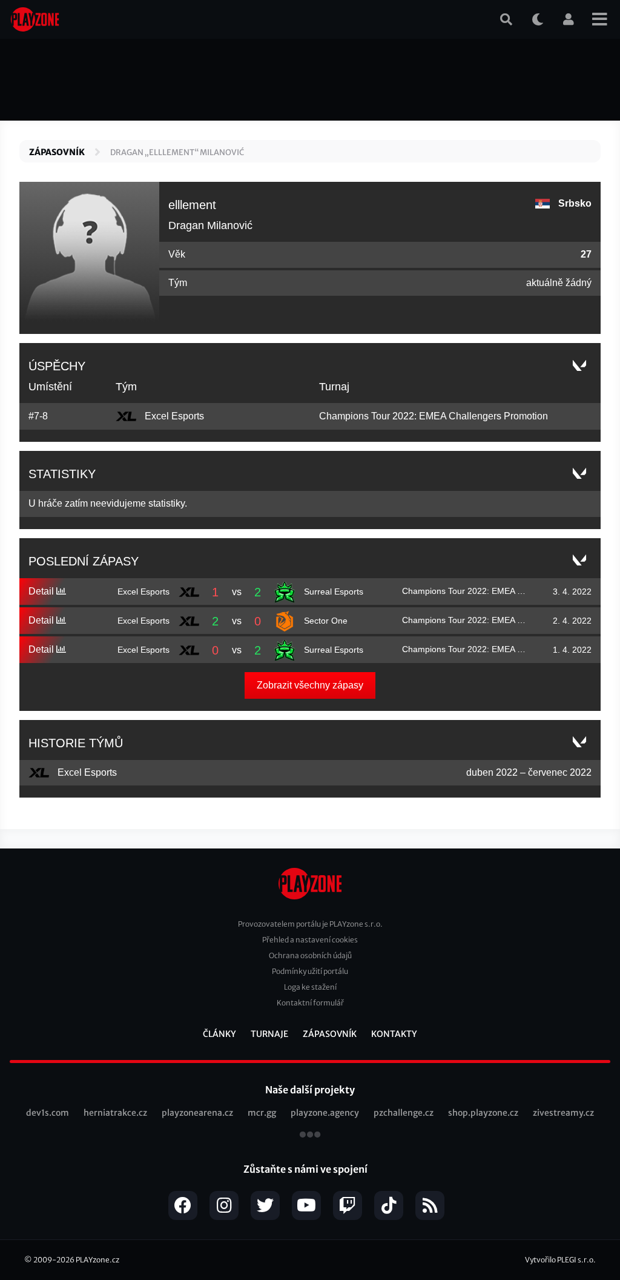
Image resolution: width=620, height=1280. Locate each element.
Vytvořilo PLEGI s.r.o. (560, 1259)
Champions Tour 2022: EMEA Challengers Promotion (433, 416)
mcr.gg (262, 1112)
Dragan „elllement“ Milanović (177, 152)
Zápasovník (57, 152)
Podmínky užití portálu (310, 971)
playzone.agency (325, 1112)
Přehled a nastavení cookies (310, 939)
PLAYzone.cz (97, 1259)
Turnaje (269, 1033)
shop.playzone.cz (483, 1112)
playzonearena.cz (197, 1112)
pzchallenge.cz (404, 1112)
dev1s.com (47, 1112)
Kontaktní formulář (310, 1002)
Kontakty (394, 1033)
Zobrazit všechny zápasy (310, 685)
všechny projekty (310, 1135)
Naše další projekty (310, 1090)
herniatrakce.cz (115, 1112)
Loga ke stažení (310, 987)
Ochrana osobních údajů (310, 955)
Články (219, 1033)
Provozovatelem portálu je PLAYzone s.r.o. (310, 923)
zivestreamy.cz (563, 1112)
